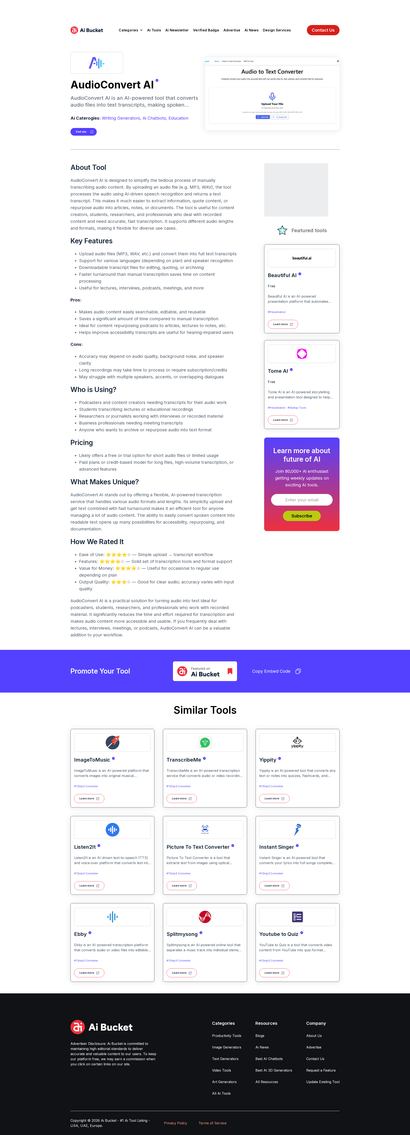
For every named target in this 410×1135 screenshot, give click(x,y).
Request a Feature (321, 1070)
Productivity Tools (226, 1036)
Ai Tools (154, 30)
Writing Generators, (121, 118)
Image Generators (226, 1047)
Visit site (81, 131)
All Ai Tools (221, 1093)
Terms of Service (213, 1123)
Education (178, 118)
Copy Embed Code (271, 671)
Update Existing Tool (323, 1082)
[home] (86, 30)
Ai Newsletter (177, 30)
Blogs (259, 1036)
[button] (131, 30)
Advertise (231, 30)
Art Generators (224, 1082)
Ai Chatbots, (155, 118)
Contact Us (323, 30)
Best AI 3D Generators (273, 1070)
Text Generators (225, 1059)
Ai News (252, 30)
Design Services (277, 30)
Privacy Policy (175, 1123)
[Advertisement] (205, 9)
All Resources (266, 1082)
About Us (314, 1036)
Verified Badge (206, 30)
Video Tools (221, 1070)
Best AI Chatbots (269, 1059)
